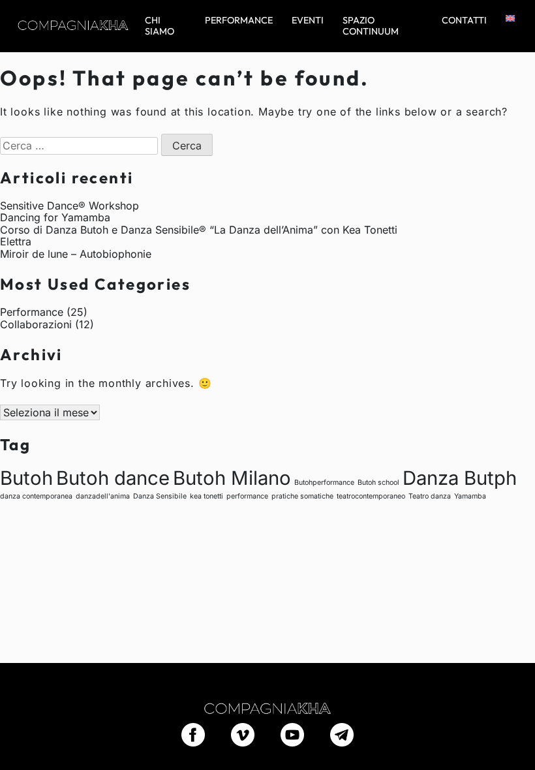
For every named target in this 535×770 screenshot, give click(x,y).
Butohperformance (324, 482)
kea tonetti (206, 496)
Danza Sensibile (160, 496)
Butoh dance (113, 478)
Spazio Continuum (371, 26)
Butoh (26, 478)
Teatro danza (429, 496)
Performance (239, 20)
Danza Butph (460, 478)
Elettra (15, 241)
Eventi (308, 20)
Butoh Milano (232, 478)
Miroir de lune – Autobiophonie (75, 253)
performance (247, 496)
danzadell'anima (103, 496)
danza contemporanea (36, 496)
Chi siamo (159, 26)
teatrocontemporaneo (371, 496)
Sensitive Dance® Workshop (69, 205)
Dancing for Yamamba (55, 217)
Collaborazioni (36, 324)
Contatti (464, 20)
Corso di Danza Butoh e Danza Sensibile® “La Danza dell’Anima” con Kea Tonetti (198, 229)
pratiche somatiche (302, 496)
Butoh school (378, 482)
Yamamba (470, 496)
